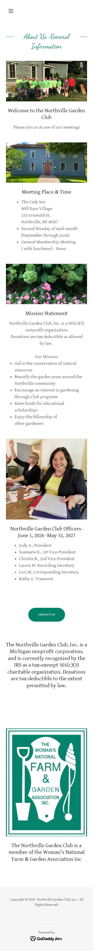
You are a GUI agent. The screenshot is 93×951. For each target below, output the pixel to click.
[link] (46, 938)
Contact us (46, 614)
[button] (12, 11)
